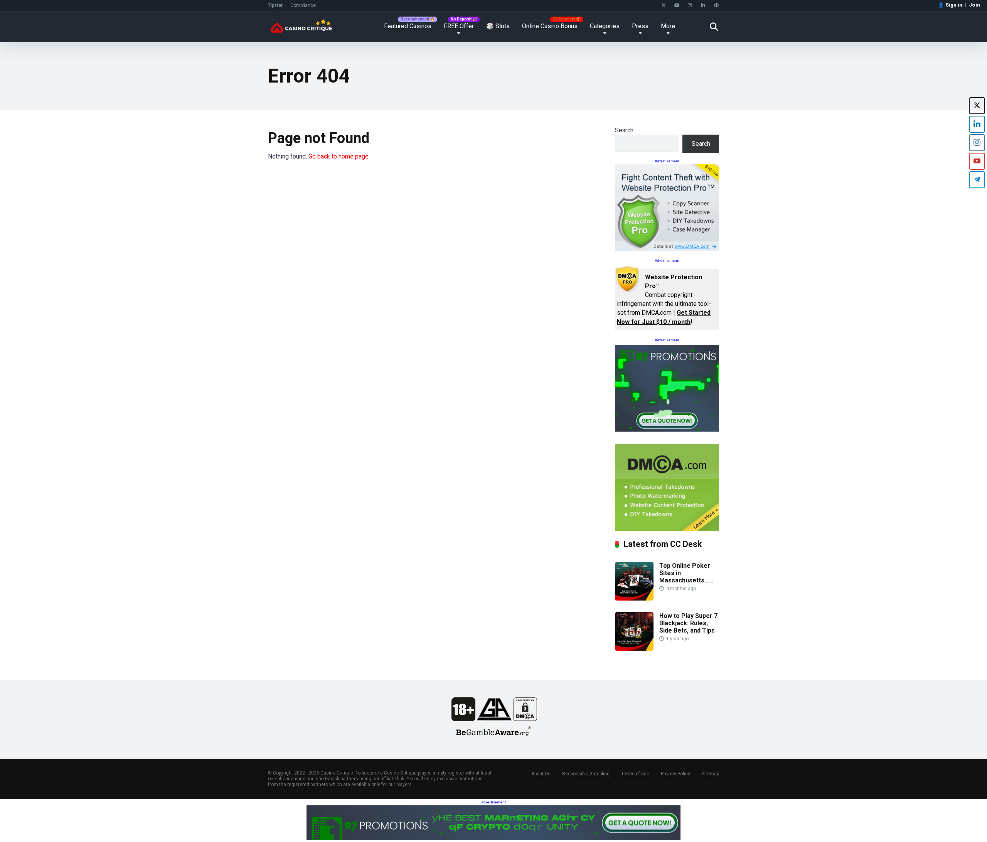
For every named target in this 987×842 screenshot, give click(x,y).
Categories (605, 26)
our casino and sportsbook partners (320, 778)
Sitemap (710, 773)
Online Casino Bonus (550, 26)
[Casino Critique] (301, 23)
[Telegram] (977, 179)
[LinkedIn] (703, 5)
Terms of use (635, 773)
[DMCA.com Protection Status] (525, 719)
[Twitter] (664, 5)
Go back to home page (338, 156)
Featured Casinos (407, 26)
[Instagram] (690, 5)
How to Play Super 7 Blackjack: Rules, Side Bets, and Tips (688, 623)
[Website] (716, 5)
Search (624, 130)
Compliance (303, 5)
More (668, 26)
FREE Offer (459, 26)
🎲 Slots (498, 26)
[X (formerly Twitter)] (977, 105)
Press (640, 26)
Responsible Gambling (586, 773)
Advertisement (667, 161)
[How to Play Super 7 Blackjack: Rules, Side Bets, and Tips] (634, 648)
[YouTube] (677, 5)
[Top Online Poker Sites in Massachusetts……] (634, 598)
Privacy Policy (675, 773)
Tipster (275, 5)
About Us (541, 773)
